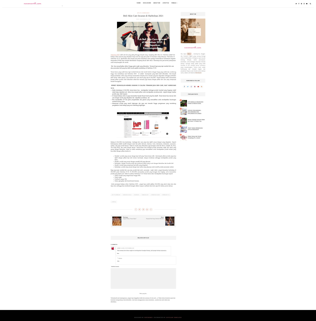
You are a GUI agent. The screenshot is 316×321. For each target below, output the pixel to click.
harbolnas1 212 (166, 194)
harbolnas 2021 (145, 194)
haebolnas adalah (127, 194)
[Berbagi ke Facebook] (135, 209)
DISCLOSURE (147, 3)
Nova (189, 54)
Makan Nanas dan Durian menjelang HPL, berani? (194, 137)
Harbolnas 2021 (115, 55)
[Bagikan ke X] (139, 209)
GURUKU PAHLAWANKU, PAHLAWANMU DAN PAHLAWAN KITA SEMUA (194, 112)
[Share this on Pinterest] (143, 209)
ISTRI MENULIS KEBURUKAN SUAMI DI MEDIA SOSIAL (195, 102)
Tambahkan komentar (115, 266)
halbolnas (136, 194)
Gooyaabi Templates (174, 317)
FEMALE (173, 3)
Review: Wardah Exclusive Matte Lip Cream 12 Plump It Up (196, 120)
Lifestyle (114, 201)
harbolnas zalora (155, 194)
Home (139, 3)
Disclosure (198, 73)
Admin (119, 248)
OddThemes (148, 317)
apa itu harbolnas (143, 13)
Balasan (120, 258)
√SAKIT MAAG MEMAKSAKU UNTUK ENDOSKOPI (195, 128)
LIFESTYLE (166, 3)
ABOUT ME (156, 3)
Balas (118, 253)
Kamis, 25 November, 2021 (127, 248)
